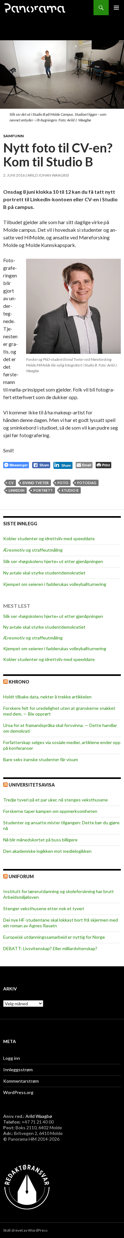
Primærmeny (116, 7)
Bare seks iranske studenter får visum (40, 759)
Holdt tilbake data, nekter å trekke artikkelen (47, 696)
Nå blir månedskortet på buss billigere (40, 839)
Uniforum (21, 876)
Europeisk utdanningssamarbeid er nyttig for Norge (54, 937)
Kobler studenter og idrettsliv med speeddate (49, 538)
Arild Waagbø (38, 1116)
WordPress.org (18, 1092)
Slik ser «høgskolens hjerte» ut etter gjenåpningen (53, 561)
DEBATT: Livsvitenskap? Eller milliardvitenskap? (50, 948)
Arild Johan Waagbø (48, 175)
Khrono (19, 681)
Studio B (70, 490)
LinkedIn (16, 490)
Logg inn (11, 1058)
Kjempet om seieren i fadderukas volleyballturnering (54, 584)
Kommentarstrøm (21, 1081)
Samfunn (13, 135)
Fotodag (86, 483)
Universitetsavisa (32, 785)
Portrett (43, 490)
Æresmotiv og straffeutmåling (33, 550)
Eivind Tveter (36, 483)
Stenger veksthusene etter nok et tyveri (43, 908)
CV (11, 483)
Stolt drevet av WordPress (25, 1230)
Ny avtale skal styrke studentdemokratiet (44, 572)
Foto (63, 483)
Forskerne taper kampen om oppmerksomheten (50, 811)
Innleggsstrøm (18, 1069)
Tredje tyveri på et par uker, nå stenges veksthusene (55, 799)
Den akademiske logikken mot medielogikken (47, 851)
